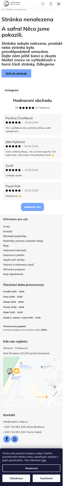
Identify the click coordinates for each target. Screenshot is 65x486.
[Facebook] (6, 439)
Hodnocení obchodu (32, 100)
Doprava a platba (13, 255)
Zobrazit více (32, 207)
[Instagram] (14, 439)
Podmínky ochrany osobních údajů (23, 240)
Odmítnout (16, 478)
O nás (6, 226)
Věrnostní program (14, 269)
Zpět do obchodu (16, 73)
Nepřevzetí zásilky (14, 259)
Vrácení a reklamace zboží (18, 264)
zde (44, 460)
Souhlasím (46, 478)
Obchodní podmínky (15, 236)
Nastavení (31, 468)
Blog (6, 245)
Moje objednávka (13, 274)
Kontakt (7, 231)
